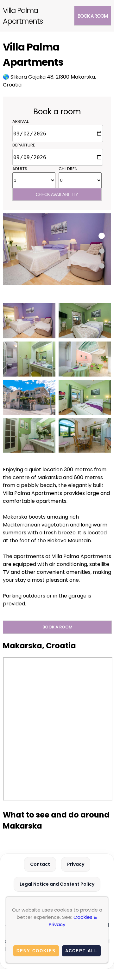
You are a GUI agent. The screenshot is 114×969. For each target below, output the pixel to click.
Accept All (81, 950)
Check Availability (57, 194)
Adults (19, 169)
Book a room (93, 16)
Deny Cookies (36, 950)
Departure (23, 145)
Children (68, 169)
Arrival (20, 121)
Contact (40, 864)
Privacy (75, 864)
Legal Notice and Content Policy (57, 884)
